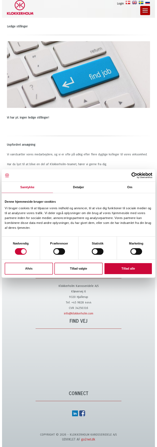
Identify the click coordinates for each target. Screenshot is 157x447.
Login (120, 3)
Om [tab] (129, 187)
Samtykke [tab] (27, 187)
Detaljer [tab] (78, 187)
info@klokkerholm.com (78, 313)
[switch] (59, 251)
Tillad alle (128, 268)
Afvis (29, 268)
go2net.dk (88, 439)
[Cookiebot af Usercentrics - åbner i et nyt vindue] (134, 175)
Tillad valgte (78, 268)
